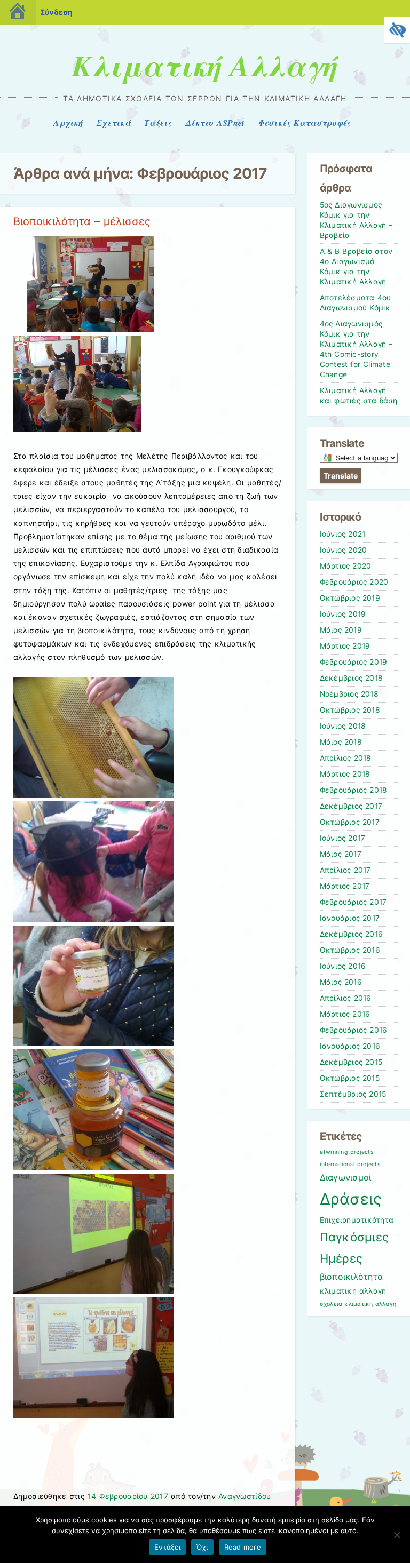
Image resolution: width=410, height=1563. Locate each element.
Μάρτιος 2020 (346, 566)
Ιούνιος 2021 (343, 534)
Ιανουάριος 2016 (350, 1046)
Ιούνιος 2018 (343, 726)
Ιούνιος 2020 (343, 550)
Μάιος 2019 (341, 630)
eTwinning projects (347, 1152)
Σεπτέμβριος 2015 (353, 1094)
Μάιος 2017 (340, 854)
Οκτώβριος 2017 (350, 822)
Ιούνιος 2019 (343, 614)
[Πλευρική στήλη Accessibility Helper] (397, 30)
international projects (350, 1164)
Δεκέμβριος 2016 (351, 934)
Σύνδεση (56, 12)
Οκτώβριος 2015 (350, 1078)
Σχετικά (113, 123)
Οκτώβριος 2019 (350, 598)
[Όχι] (396, 1534)
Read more (242, 1547)
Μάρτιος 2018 (345, 774)
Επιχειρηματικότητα (357, 1220)
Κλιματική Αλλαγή (205, 65)
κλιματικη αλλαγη (353, 1291)
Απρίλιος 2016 (346, 998)
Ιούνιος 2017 (343, 838)
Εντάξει (167, 1547)
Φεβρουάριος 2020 (354, 582)
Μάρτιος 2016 (345, 1014)
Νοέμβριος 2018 (349, 694)
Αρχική (68, 123)
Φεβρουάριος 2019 (354, 662)
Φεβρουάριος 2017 (353, 902)
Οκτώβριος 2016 (350, 950)
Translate (341, 475)
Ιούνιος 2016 (343, 966)
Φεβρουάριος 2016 (354, 1030)
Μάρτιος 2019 (345, 646)
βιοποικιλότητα (351, 1277)
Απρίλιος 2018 (346, 758)
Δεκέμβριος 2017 (351, 806)
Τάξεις (158, 123)
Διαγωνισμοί (346, 1178)
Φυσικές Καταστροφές (304, 123)
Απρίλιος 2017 (345, 870)
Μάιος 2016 (341, 982)
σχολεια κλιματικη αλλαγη (358, 1304)
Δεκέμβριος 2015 (351, 1062)
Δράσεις (351, 1199)
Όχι (202, 1547)
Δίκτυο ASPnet (214, 123)
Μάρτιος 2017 (345, 886)
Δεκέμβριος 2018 (351, 678)
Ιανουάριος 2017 (350, 918)
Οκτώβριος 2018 (350, 710)
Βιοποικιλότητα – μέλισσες (82, 221)
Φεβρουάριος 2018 (354, 790)
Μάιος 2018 (341, 742)
